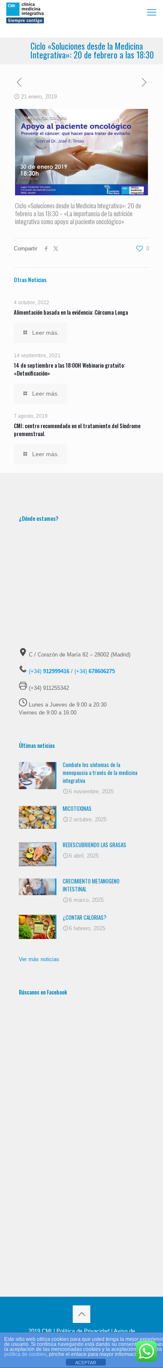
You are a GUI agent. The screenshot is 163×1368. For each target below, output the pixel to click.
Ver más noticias (39, 959)
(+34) (49, 671)
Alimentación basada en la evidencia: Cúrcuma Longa (71, 312)
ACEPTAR (85, 1362)
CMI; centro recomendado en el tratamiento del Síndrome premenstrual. (77, 430)
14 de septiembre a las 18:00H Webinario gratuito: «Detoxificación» (69, 369)
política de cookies (25, 1354)
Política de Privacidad (83, 1331)
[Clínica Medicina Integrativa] (25, 12)
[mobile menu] (152, 12)
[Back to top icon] (81, 1314)
